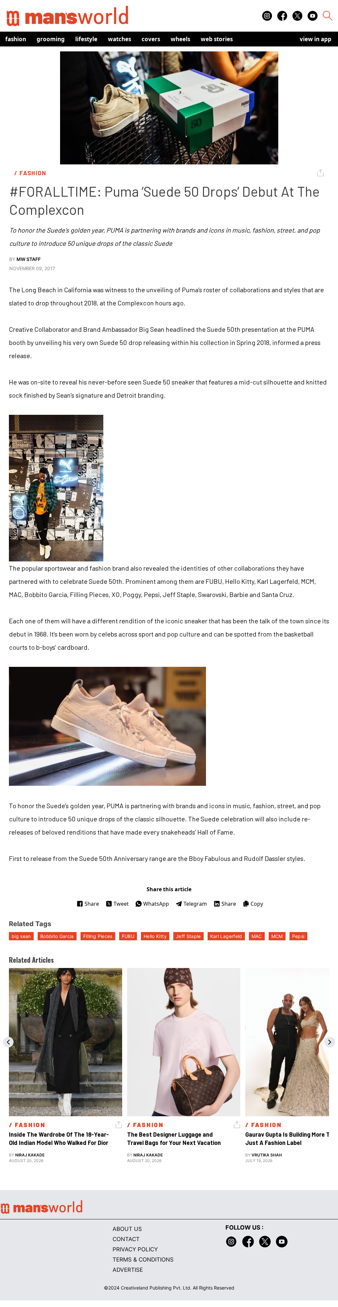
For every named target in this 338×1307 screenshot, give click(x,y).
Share (91, 903)
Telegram (195, 903)
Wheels (180, 39)
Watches (119, 39)
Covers (151, 39)
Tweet (121, 903)
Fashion (15, 39)
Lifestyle (86, 39)
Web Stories (217, 39)
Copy (257, 903)
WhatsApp (156, 903)
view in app (315, 39)
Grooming (51, 39)
